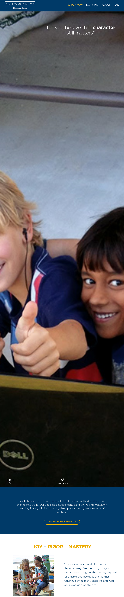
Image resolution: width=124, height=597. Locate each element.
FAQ (116, 5)
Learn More (62, 483)
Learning (92, 5)
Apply (75, 5)
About (106, 5)
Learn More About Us (62, 522)
